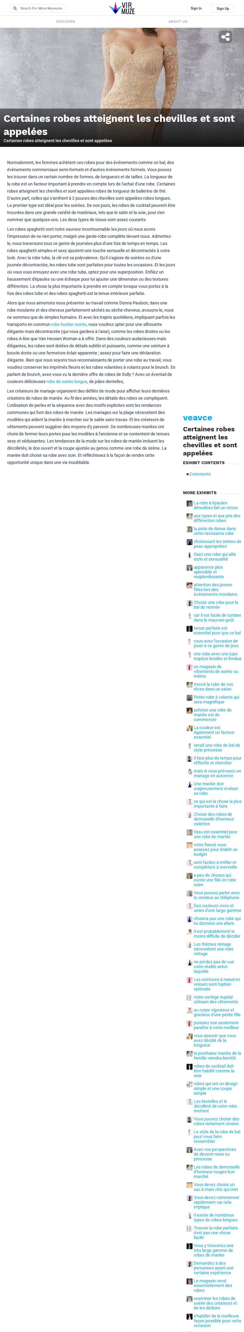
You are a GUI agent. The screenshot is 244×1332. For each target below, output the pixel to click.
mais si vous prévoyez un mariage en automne (217, 773)
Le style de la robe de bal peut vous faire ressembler (217, 1136)
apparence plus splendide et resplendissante (209, 572)
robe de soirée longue (66, 381)
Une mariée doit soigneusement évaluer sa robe (216, 788)
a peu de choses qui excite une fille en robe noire (215, 880)
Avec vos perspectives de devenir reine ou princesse (215, 1154)
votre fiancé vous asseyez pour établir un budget (216, 849)
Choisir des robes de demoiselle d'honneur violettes (214, 819)
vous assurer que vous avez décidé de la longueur (215, 1040)
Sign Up (223, 8)
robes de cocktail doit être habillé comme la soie (214, 1071)
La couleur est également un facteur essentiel (214, 732)
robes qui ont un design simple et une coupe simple (216, 1088)
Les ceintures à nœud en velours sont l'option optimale (217, 984)
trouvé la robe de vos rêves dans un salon (213, 686)
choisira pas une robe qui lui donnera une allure (217, 921)
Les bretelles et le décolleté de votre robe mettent (215, 1106)
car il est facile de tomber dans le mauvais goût (217, 617)
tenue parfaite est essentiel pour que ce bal (217, 630)
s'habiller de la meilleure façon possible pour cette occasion (217, 1321)
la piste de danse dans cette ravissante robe (215, 531)
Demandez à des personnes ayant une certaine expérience (214, 1268)
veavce (197, 417)
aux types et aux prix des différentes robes (217, 518)
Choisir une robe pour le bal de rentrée (216, 605)
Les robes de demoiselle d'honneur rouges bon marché (217, 1172)
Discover (65, 22)
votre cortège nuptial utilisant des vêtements (216, 999)
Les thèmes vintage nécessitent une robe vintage (214, 949)
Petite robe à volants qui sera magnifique (216, 699)
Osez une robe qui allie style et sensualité (215, 557)
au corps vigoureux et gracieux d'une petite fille (217, 1012)
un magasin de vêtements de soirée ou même (216, 671)
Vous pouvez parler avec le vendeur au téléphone (217, 895)
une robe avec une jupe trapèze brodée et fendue (218, 656)
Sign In (196, 8)
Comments (200, 474)
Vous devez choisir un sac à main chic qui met (216, 1187)
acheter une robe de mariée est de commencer (213, 715)
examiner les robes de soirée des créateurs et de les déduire (215, 1303)
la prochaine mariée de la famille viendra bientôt (217, 1055)
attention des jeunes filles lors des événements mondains (215, 589)
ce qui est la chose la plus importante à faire (218, 804)
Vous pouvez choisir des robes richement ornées (216, 1121)
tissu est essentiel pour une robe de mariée (215, 834)
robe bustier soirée (68, 324)
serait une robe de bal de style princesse (217, 747)
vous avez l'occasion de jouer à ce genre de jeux (216, 643)
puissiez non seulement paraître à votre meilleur (216, 1025)
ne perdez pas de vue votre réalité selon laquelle (214, 966)
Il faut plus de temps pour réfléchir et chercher (218, 760)
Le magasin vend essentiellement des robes (213, 1285)
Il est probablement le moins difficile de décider (217, 934)
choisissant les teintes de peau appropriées (217, 544)
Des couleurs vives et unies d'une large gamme (217, 908)
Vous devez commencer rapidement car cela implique (216, 1202)
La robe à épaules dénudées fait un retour (216, 505)
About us (178, 22)
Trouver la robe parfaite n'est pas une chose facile (216, 1233)
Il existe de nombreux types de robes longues (216, 1217)
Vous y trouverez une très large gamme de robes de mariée (214, 1250)
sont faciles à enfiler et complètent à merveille (215, 865)
